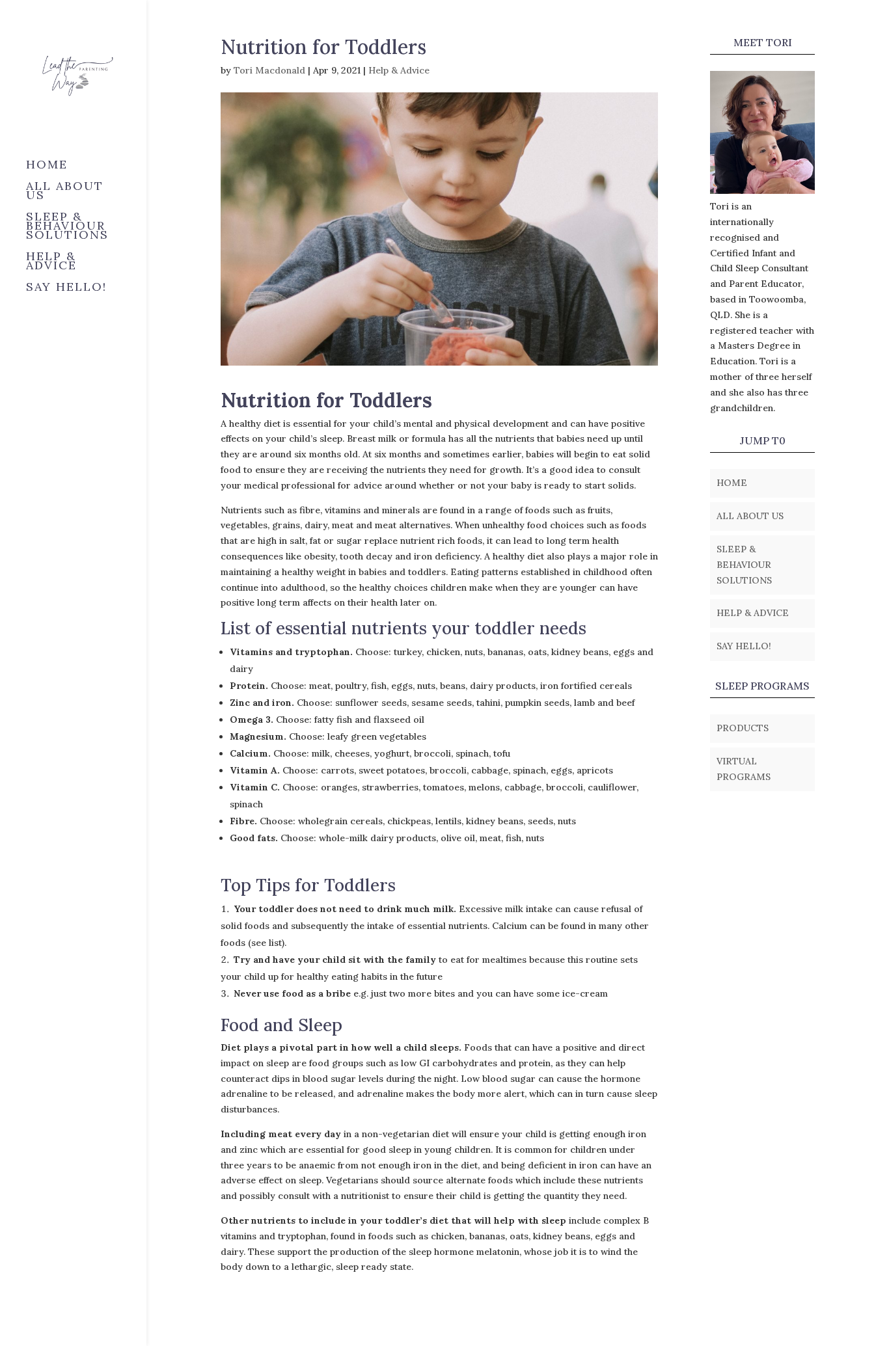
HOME (47, 166)
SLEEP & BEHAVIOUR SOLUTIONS (67, 227)
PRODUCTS (743, 728)
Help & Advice (399, 70)
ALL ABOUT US (64, 192)
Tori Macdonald (269, 70)
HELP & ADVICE (51, 262)
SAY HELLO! (66, 288)
